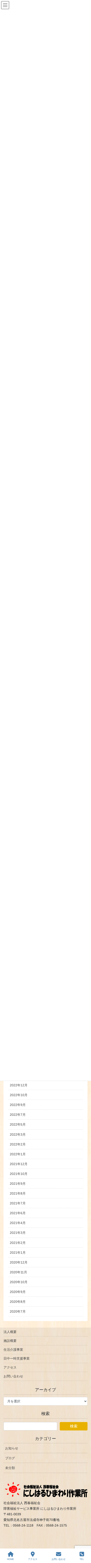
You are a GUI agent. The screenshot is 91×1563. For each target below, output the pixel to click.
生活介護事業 (13, 1349)
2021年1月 (18, 1252)
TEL (82, 1559)
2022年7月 (18, 1114)
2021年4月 (18, 1223)
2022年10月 (19, 1095)
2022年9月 (18, 1105)
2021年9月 (18, 1183)
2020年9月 (18, 1292)
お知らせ (11, 1448)
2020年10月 (19, 1282)
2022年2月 (18, 1144)
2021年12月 (19, 1164)
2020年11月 (18, 1272)
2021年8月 (18, 1193)
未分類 (10, 1468)
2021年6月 (18, 1213)
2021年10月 (19, 1174)
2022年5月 (18, 1124)
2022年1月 (18, 1154)
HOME (10, 1559)
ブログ (10, 1458)
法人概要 (10, 1332)
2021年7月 (18, 1203)
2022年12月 (19, 1085)
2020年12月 (19, 1262)
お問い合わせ (13, 1376)
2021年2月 (18, 1243)
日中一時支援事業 (17, 1358)
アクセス (10, 1367)
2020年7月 (18, 1311)
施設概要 (10, 1341)
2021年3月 (18, 1233)
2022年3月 (18, 1134)
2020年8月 (18, 1302)
